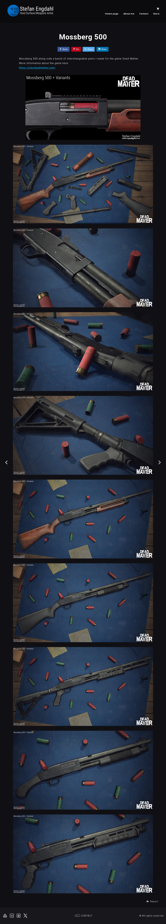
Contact (143, 13)
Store (156, 13)
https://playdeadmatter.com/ (37, 67)
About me (128, 13)
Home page (112, 13)
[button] (152, 901)
